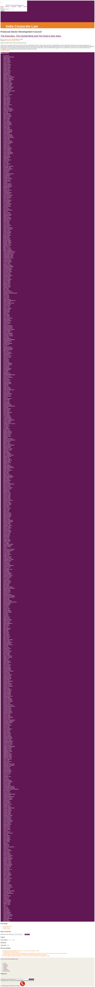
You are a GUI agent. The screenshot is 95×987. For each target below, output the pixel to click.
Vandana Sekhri (7, 863)
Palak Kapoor (6, 535)
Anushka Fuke (7, 177)
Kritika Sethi (6, 411)
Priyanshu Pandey (7, 575)
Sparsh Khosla (7, 790)
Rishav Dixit (6, 625)
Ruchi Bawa (6, 649)
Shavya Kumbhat (7, 711)
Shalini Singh (6, 703)
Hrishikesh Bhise (7, 340)
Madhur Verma (7, 435)
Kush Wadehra (7, 416)
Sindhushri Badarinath (8, 764)
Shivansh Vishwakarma (9, 720)
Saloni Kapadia (7, 664)
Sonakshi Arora (7, 776)
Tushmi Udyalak (7, 850)
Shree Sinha (6, 726)
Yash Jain (5, 907)
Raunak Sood (6, 604)
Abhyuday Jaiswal (7, 88)
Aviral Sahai (6, 226)
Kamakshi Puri (7, 373)
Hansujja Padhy (7, 320)
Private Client (6, 928)
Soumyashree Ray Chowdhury (10, 789)
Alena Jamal (6, 119)
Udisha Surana (7, 854)
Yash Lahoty (6, 911)
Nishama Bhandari (8, 521)
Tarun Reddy (6, 840)
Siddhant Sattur (7, 749)
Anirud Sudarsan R (8, 153)
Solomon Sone (7, 772)
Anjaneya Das (6, 156)
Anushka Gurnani (7, 178)
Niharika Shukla (7, 514)
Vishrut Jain (6, 897)
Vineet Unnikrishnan (8, 893)
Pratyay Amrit (6, 561)
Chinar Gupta (6, 263)
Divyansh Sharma (7, 291)
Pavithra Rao (6, 541)
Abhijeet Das (6, 74)
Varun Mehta (6, 877)
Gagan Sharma (7, 299)
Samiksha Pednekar (8, 671)
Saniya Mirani (6, 679)
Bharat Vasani (6, 239)
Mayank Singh (6, 458)
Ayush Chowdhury (7, 227)
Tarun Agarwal (6, 839)
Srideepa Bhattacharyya (9, 794)
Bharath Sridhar (7, 241)
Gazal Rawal (6, 310)
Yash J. (5, 905)
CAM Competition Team (9, 251)
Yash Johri (6, 908)
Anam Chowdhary (7, 134)
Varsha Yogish (7, 873)
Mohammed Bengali (8, 476)
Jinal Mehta (6, 367)
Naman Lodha (6, 496)
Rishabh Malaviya (7, 623)
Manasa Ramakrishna (8, 445)
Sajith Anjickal (6, 661)
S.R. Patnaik (6, 791)
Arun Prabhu (6, 202)
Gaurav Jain (6, 306)
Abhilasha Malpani (8, 78)
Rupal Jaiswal (6, 652)
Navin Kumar (6, 501)
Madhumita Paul (7, 433)
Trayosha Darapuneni (8, 846)
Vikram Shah (6, 889)
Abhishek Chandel (8, 83)
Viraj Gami (6, 894)
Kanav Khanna (7, 376)
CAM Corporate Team (8, 252)
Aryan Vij (5, 211)
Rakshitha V (6, 593)
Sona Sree (6, 775)
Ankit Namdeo (6, 157)
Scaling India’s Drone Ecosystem (11, 952)
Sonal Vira (6, 777)
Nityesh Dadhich (7, 527)
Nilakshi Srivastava (8, 520)
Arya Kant (5, 207)
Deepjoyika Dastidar (8, 266)
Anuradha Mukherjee (8, 173)
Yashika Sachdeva (8, 914)
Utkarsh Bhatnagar (8, 858)
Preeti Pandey (6, 564)
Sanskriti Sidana (7, 684)
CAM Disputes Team (8, 254)
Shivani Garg (6, 718)
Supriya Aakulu (7, 811)
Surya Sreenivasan (8, 820)
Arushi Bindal (6, 205)
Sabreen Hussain (7, 657)
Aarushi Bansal (7, 62)
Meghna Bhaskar (7, 470)
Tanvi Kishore (6, 835)
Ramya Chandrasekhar (9, 597)
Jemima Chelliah (7, 364)
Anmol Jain (6, 161)
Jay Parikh (6, 358)
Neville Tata (6, 510)
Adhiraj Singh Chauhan (9, 90)
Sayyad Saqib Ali (7, 689)
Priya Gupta (6, 568)
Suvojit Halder (6, 823)
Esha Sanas (6, 296)
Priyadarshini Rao (7, 569)
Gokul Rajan (6, 314)
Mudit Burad (6, 490)
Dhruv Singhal (6, 280)
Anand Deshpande (8, 136)
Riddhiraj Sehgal (7, 619)
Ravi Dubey (6, 605)
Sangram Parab (7, 677)
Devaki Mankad (7, 268)
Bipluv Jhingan (7, 247)
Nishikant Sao (6, 524)
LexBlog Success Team (9, 423)
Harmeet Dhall (7, 323)
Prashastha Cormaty (8, 559)
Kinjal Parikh (6, 399)
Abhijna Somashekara (8, 77)
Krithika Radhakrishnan (9, 406)
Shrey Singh (6, 727)
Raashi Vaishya (7, 581)
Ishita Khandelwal (7, 349)
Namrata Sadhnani (8, 500)
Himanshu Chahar (7, 334)
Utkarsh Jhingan (7, 859)
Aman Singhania (7, 124)
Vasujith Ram (6, 879)
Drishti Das (6, 294)
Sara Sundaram (7, 691)
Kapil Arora (6, 378)
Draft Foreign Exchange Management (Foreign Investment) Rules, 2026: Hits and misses (25, 954)
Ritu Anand (6, 633)
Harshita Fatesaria (7, 327)
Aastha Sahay (6, 68)
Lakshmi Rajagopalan (8, 419)
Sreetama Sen (6, 792)
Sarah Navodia (7, 692)
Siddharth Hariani (7, 751)
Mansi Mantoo (6, 452)
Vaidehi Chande (7, 862)
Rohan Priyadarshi (8, 639)
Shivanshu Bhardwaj (8, 721)
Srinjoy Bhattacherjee (8, 796)
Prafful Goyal (6, 553)
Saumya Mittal (6, 697)
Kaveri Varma (6, 391)
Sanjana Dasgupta (8, 681)
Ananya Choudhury (8, 142)
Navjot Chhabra (7, 502)
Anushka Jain (6, 180)
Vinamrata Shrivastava (9, 890)
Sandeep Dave (7, 676)
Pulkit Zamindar (7, 576)
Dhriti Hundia (6, 278)
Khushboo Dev (7, 394)
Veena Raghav (7, 880)
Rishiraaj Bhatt (7, 628)
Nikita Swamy (6, 519)
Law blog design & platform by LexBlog (10, 985)
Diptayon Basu (7, 286)
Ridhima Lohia (7, 620)
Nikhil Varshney (7, 515)
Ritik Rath (5, 630)
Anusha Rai (6, 176)
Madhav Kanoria (7, 431)
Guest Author (6, 315)
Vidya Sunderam (7, 885)
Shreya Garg (6, 731)
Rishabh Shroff (7, 648)
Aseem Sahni (6, 212)
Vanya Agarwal (7, 867)
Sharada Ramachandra (9, 706)
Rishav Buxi (6, 624)
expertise (13, 6)
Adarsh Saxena (7, 89)
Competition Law (7, 926)
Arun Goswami (7, 201)
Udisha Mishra (7, 853)
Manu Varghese (7, 453)
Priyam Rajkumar (7, 573)
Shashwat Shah (7, 708)
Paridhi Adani (6, 539)
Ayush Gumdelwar (7, 229)
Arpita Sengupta (7, 200)
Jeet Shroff (6, 360)
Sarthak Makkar (7, 693)
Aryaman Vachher (7, 210)
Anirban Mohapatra (8, 152)
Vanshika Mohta (7, 865)
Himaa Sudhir (6, 332)
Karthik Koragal (7, 382)
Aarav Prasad (6, 60)
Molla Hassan (6, 482)
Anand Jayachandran (8, 137)
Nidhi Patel (6, 511)
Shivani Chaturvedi (8, 717)
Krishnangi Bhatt (7, 404)
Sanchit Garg (6, 673)
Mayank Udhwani (7, 460)
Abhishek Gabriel (7, 84)
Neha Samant (6, 505)
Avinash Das (6, 224)
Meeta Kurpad (6, 465)
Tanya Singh (6, 838)
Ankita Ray (6, 158)
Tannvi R (5, 830)
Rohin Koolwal (7, 643)
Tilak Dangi (6, 844)
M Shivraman (6, 430)
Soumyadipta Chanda (8, 786)
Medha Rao (6, 463)
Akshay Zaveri (6, 117)
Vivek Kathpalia (7, 900)
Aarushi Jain (6, 63)
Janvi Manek (6, 354)
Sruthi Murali (6, 800)
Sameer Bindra (7, 668)
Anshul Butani (6, 170)
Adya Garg (6, 106)
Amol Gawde (6, 133)
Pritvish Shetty (6, 566)
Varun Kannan (6, 875)
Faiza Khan (6, 298)
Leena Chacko (7, 422)
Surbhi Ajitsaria (7, 816)
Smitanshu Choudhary (8, 765)
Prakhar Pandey (7, 556)
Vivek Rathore (6, 902)
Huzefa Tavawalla (7, 343)
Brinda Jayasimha (7, 250)
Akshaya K (6, 372)
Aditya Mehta (6, 99)
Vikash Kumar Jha (7, 887)
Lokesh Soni (6, 426)
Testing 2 (5, 843)
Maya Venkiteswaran (8, 455)
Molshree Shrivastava (8, 484)
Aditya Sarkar (6, 102)
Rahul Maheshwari (8, 587)
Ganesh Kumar (7, 301)
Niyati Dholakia (7, 530)
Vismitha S (6, 898)
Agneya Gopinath (7, 108)
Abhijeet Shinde (7, 75)
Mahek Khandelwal (8, 438)
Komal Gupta (6, 402)
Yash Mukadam (7, 912)
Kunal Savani (6, 414)
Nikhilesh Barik (7, 516)
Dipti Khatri (6, 288)
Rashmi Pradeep (7, 600)
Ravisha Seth (6, 608)
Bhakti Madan (6, 237)
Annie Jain (6, 165)
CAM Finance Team (8, 255)
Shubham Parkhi (7, 738)
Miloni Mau (6, 472)
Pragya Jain (6, 555)
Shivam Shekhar (7, 716)
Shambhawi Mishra (8, 705)
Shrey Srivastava (7, 728)
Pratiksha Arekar (7, 560)
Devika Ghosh (6, 273)
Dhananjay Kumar (7, 275)
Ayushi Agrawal (7, 232)
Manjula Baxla (6, 447)
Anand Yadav (6, 139)
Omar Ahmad (6, 534)
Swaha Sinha (6, 825)
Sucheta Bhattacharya (8, 808)
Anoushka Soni (7, 167)
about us (7, 6)
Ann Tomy (5, 162)
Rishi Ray (5, 627)
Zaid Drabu (6, 919)
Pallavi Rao (6, 538)
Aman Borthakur (7, 122)
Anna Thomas (6, 163)
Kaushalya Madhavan (8, 389)
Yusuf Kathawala (7, 918)
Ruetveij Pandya (7, 651)
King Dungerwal (7, 398)
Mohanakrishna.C (7, 477)
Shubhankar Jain (7, 742)
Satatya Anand (7, 695)
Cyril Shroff (6, 55)
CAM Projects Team (8, 257)
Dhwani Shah (6, 281)
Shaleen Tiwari (7, 702)
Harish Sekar (6, 322)
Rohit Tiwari (6, 647)
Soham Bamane (7, 770)
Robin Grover (6, 637)
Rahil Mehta (6, 584)
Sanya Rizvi (6, 687)
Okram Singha (6, 533)
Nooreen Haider (7, 531)
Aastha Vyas (6, 69)
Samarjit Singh (7, 667)
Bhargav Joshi (6, 244)
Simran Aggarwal (7, 759)
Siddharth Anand (7, 750)
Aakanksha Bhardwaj (8, 57)
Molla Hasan (6, 481)
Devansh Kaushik (7, 269)
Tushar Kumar (6, 849)
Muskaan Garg (7, 494)
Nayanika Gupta (7, 504)
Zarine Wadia (6, 921)
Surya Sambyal (7, 819)
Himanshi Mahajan (8, 333)
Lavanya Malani (7, 421)
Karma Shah (6, 381)
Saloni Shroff (6, 666)
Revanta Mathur (7, 610)
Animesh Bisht (7, 149)
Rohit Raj (5, 646)
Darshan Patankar (7, 265)
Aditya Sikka (6, 103)
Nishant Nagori (7, 522)
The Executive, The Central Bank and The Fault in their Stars (31, 36)
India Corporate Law (22, 26)
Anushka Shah (7, 181)
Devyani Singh (7, 274)
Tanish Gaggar (7, 829)
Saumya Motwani (7, 698)
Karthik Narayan (7, 383)
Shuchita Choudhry (8, 743)
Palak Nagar (6, 536)
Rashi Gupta (6, 598)
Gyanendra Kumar (7, 318)
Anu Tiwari (6, 172)
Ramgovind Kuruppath (8, 595)
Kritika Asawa (6, 409)
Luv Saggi (5, 427)
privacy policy (6, 971)
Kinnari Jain (6, 401)
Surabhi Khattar (7, 813)
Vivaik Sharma (7, 899)
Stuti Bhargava (7, 801)
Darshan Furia (6, 264)
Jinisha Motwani (7, 368)
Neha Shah (6, 506)
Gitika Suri (5, 313)
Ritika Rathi (6, 632)
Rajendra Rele (7, 590)
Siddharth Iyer (6, 752)
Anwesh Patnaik (7, 185)
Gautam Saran (7, 309)
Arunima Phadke (7, 203)
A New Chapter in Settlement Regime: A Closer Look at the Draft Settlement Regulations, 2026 (26, 955)
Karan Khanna (7, 379)
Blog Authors (5, 53)
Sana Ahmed (6, 672)
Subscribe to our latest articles (8, 979)
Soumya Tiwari (7, 785)
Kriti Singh (5, 407)
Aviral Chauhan (7, 225)
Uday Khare (6, 851)
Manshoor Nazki (7, 450)
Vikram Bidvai (6, 888)
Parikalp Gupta (7, 540)
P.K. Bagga (6, 543)
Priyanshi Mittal (7, 574)
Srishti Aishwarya (7, 797)
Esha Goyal (6, 295)
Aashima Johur (7, 65)
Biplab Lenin (6, 246)
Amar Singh (6, 126)
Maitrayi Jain (6, 442)
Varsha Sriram (6, 872)
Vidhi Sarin (6, 883)
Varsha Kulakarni (7, 874)
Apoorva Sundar (7, 190)
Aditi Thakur (6, 95)
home (2, 6)
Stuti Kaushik (6, 803)
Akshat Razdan (7, 114)
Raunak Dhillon (7, 603)
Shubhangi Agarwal (8, 741)
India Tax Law (6, 927)
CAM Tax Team (7, 259)
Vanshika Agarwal (7, 864)
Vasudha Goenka (7, 878)
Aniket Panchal (7, 147)
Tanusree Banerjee (8, 833)
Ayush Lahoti (6, 230)
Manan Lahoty (6, 443)
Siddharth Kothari (7, 754)
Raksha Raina (6, 592)
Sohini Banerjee (7, 771)
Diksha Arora (6, 284)
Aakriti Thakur (6, 59)
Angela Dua (6, 144)
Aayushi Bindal (7, 70)
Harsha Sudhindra (7, 325)
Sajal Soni (5, 659)
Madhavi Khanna (7, 432)
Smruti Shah (6, 767)
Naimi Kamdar (6, 495)
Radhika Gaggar (7, 612)
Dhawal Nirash (7, 276)
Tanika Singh (6, 828)
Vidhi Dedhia (6, 882)
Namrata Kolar (7, 499)
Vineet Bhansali (7, 892)
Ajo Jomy (5, 112)
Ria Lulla (5, 613)
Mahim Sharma (7, 441)
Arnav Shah (6, 198)
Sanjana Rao (6, 682)
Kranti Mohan (6, 403)
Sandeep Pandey (7, 674)
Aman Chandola (7, 123)
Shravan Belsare (7, 725)
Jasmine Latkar (7, 357)
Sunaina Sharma (7, 810)
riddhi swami (6, 618)
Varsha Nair (6, 870)
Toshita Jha (6, 845)
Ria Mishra (6, 614)
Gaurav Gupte (6, 305)
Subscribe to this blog (6, 934)
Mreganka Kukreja (7, 487)
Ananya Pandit (7, 143)
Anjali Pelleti (6, 155)
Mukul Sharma (7, 492)
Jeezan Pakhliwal (7, 363)
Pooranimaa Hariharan (9, 549)
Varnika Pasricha (7, 869)
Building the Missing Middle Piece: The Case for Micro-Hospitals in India (21, 950)
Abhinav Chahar (7, 80)
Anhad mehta (6, 146)
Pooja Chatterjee (7, 545)
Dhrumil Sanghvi (7, 279)
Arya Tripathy (6, 209)
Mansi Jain (6, 350)
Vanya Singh (6, 868)
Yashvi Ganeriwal (7, 916)
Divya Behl (6, 289)
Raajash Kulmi (7, 580)
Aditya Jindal (6, 97)
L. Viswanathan (7, 417)
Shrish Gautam (7, 735)
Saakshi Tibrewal (7, 656)
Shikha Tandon (7, 713)
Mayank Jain (6, 457)
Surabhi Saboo (7, 814)
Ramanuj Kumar (7, 594)
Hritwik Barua (6, 342)
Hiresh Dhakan (7, 338)
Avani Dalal (6, 222)
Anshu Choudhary (7, 168)
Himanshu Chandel (8, 335)
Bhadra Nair (6, 236)
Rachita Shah (6, 583)
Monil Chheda (6, 486)
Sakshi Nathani (7, 662)
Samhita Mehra (7, 669)
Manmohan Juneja (8, 448)
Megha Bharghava (7, 466)
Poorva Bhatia (6, 551)
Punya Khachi (6, 578)
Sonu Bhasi (6, 779)
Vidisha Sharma (7, 884)
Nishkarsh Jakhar (7, 525)
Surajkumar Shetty (7, 815)
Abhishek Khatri (7, 85)
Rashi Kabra (6, 599)
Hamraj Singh (6, 319)
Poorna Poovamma (8, 550)
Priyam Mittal (6, 571)
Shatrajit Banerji (7, 710)
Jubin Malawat (7, 369)
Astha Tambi (6, 221)
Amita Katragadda (7, 131)
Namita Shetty (6, 497)
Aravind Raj (6, 191)
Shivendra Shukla (7, 722)
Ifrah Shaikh (6, 344)
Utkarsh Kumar (7, 860)
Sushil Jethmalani (7, 821)
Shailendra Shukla (8, 701)
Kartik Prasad (6, 387)
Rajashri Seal (6, 589)
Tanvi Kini (5, 834)
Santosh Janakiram (8, 686)
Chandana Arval (7, 260)
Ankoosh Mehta (7, 160)
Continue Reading (5, 50)
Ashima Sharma (7, 214)
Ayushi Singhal (7, 235)
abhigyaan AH (6, 73)
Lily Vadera (6, 425)
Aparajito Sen (6, 187)
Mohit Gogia (6, 479)
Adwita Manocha (7, 104)
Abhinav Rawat (7, 82)
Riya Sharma (6, 635)
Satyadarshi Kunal (7, 696)
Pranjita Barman (7, 558)
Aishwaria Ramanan (8, 109)
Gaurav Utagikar (7, 308)
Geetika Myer (6, 311)
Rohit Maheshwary (8, 644)
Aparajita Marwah (7, 186)
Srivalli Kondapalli (7, 799)
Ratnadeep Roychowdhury (10, 602)
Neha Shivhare (7, 507)
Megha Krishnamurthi (8, 467)
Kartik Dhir (6, 384)
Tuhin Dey (5, 848)
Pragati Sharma (7, 554)
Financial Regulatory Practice (12, 40)
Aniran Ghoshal (7, 151)
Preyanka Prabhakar (8, 565)
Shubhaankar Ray (7, 737)
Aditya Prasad (6, 101)
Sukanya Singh (7, 809)
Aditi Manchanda (7, 94)
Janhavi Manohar (7, 353)
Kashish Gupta (7, 388)
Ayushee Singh (7, 231)
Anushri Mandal (7, 183)
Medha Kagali (6, 461)
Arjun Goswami (7, 196)
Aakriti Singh (6, 58)
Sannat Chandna (7, 683)
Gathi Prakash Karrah (8, 303)
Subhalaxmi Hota (7, 804)
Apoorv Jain (6, 188)
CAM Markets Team (7, 39)
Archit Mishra (6, 193)
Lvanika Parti (6, 428)
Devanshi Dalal (7, 270)
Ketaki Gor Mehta (7, 393)
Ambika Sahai (6, 127)
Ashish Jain (6, 216)
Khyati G (5, 397)
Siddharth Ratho (7, 755)
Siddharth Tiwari (7, 757)
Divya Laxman (6, 290)
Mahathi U (5, 437)
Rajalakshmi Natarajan (9, 588)
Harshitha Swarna (7, 328)
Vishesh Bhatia (7, 895)
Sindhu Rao (6, 762)
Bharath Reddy (7, 240)
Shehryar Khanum (7, 712)
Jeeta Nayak (6, 362)
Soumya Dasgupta (8, 781)
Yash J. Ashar (6, 904)
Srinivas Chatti (7, 795)
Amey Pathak (6, 128)
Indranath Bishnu (7, 347)
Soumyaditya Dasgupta (9, 787)
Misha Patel (6, 473)
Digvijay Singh (7, 283)
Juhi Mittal (5, 371)
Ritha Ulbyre (6, 629)
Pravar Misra (6, 563)
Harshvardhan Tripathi (8, 329)
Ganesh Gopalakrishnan (9, 300)
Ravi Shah (6, 607)
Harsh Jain (6, 324)
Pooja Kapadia (7, 546)
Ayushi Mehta (6, 234)
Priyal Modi (6, 570)
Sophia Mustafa (7, 780)
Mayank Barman (7, 456)
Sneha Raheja (7, 769)
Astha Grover (6, 220)
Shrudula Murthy (7, 736)
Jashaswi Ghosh (7, 355)
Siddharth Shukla (7, 756)
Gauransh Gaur (7, 304)
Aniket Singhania (7, 148)
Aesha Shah (6, 107)
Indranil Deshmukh (8, 348)
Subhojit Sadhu (7, 806)
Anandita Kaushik (7, 141)
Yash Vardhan (6, 913)
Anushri (5, 182)
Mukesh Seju (6, 491)
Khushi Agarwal (7, 396)
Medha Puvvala (7, 462)
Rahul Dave (6, 585)
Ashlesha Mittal (7, 217)
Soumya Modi (6, 784)
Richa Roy (6, 615)
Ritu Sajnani (6, 634)
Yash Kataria (6, 909)
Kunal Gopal (6, 413)
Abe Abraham (6, 72)
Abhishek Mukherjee (8, 87)
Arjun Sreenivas (7, 197)
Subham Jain (6, 805)
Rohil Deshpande (7, 642)
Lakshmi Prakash (7, 418)
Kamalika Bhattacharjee (9, 374)
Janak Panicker (7, 352)
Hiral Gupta (6, 337)
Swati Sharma (6, 826)
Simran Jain (6, 760)
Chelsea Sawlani (7, 261)
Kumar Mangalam (7, 412)
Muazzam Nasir (7, 489)
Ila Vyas (5, 345)
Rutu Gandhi (6, 653)
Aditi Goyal (6, 93)
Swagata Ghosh (7, 824)
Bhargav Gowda (7, 242)
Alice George (6, 121)
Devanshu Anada (7, 271)
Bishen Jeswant (7, 249)
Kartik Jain (6, 386)
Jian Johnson (6, 365)
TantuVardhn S (7, 831)
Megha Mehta (6, 468)
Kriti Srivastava (7, 408)
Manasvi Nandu (7, 446)
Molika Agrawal (7, 480)
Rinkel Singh (6, 622)
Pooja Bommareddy (8, 544)
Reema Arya (6, 609)
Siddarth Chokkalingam (9, 746)
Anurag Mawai (7, 175)
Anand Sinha (6, 138)
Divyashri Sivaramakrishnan (10, 293)
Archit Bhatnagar (7, 192)
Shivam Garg (6, 715)
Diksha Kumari (7, 285)
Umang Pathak (7, 857)
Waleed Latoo (6, 903)
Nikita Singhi (6, 517)
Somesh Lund (6, 774)
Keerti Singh (6, 392)
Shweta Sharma (7, 745)
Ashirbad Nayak (7, 215)
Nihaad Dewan (7, 512)
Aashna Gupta (6, 67)
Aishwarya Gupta (7, 111)
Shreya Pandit (6, 732)
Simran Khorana (7, 761)
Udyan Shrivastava (8, 855)
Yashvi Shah (6, 917)
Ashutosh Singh (7, 219)
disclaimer (5, 969)
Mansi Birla (6, 451)
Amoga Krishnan (7, 132)
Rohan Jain (6, 638)
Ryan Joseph (6, 654)
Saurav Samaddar (7, 700)
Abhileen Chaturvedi (8, 79)
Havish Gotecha (7, 330)
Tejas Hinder (6, 841)
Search (2, 10)
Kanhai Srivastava (7, 377)
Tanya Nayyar (6, 836)
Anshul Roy (6, 171)
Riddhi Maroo (6, 617)
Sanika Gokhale (7, 678)
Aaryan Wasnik (7, 64)
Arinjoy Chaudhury (8, 195)
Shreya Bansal (7, 730)
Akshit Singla (6, 118)
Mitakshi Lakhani (7, 475)
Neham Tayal (6, 509)
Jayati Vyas (6, 359)
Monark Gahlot (7, 485)
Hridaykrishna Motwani (9, 339)
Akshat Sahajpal (7, 116)
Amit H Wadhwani (7, 129)
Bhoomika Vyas (7, 245)
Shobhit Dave (6, 723)
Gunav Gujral (6, 317)
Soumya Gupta (7, 782)
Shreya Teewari (7, 733)
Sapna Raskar (6, 688)
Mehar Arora (6, 471)
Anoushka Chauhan (8, 166)
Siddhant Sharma (7, 747)
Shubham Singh (7, 740)
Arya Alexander (7, 206)
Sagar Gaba (6, 658)
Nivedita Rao (6, 529)
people (19, 6)
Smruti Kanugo (7, 766)
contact (25, 6)
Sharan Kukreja (7, 707)
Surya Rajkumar (7, 818)
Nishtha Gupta (6, 526)
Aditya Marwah (7, 98)
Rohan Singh (6, 641)
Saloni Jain (6, 663)
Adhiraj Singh (6, 92)
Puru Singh (6, 579)
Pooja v (5, 548)
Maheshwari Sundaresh (9, 440)
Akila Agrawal (6, 113)
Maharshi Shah (7, 436)
